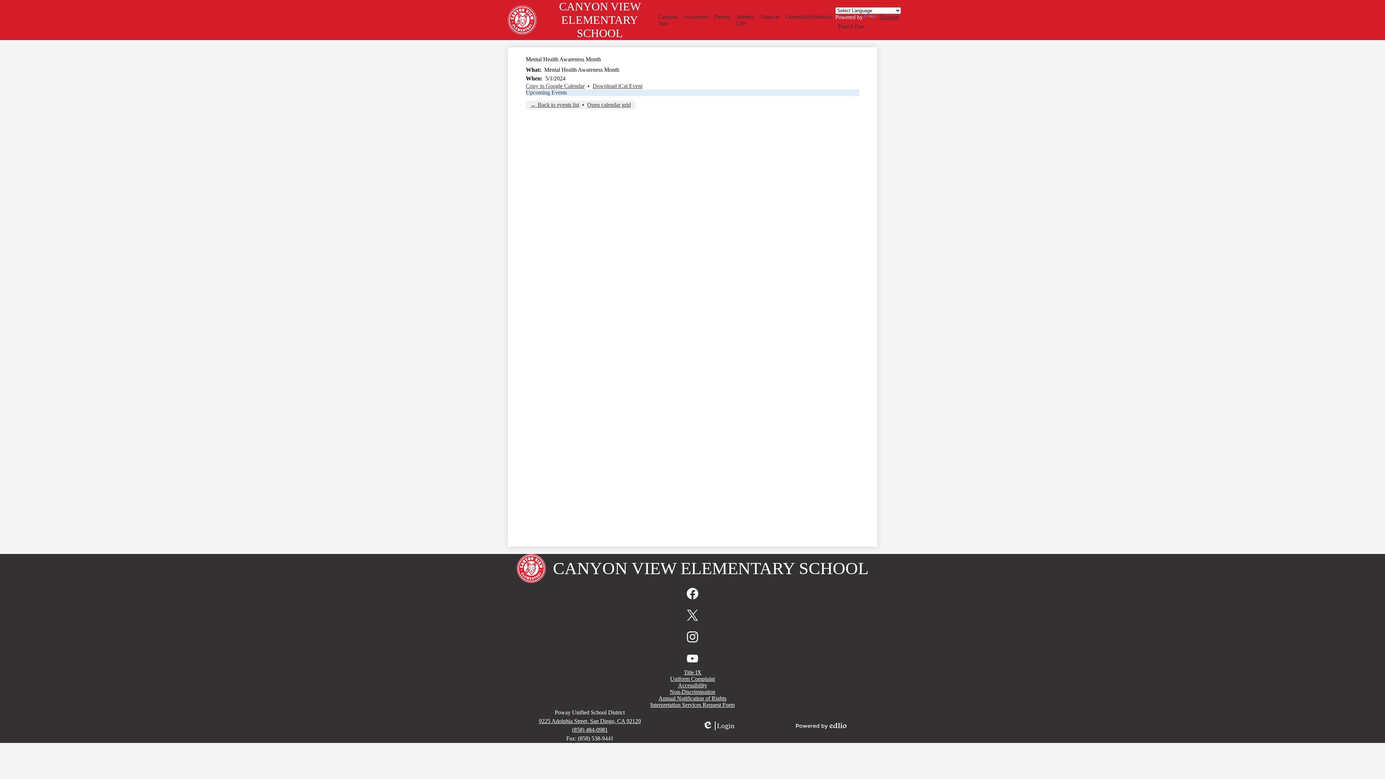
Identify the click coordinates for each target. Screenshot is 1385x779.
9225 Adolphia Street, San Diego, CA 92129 (590, 721)
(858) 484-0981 (590, 730)
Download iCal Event (617, 86)
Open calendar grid (609, 105)
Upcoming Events (546, 92)
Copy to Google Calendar (555, 86)
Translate (889, 17)
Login (718, 726)
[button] (668, 20)
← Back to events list (555, 105)
